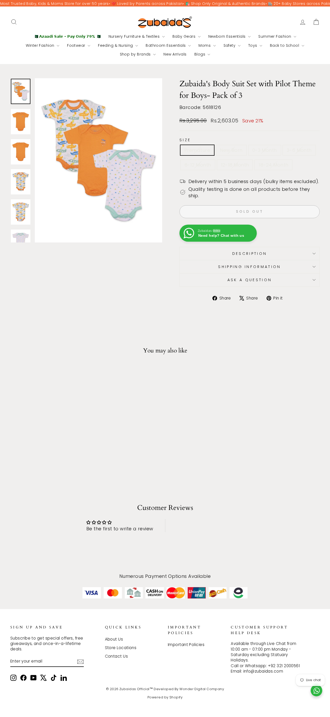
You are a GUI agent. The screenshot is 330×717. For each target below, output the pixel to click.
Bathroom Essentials (166, 45)
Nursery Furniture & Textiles (135, 36)
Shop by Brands (136, 54)
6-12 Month (197, 165)
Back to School (285, 45)
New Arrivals (174, 54)
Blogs (200, 54)
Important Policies (186, 644)
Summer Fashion (275, 36)
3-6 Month (299, 150)
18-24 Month (273, 165)
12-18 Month (235, 165)
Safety (230, 45)
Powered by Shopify (165, 697)
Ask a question (249, 279)
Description (249, 253)
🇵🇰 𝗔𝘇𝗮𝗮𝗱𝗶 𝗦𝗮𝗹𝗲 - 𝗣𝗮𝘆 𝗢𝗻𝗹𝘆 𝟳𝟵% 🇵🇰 (67, 36)
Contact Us (116, 656)
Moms (205, 45)
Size (185, 140)
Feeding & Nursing (116, 45)
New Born (231, 150)
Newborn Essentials (227, 36)
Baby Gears (184, 36)
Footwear (76, 45)
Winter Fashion (40, 45)
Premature (197, 150)
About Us (114, 639)
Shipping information (249, 266)
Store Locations (121, 647)
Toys (253, 45)
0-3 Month (264, 150)
